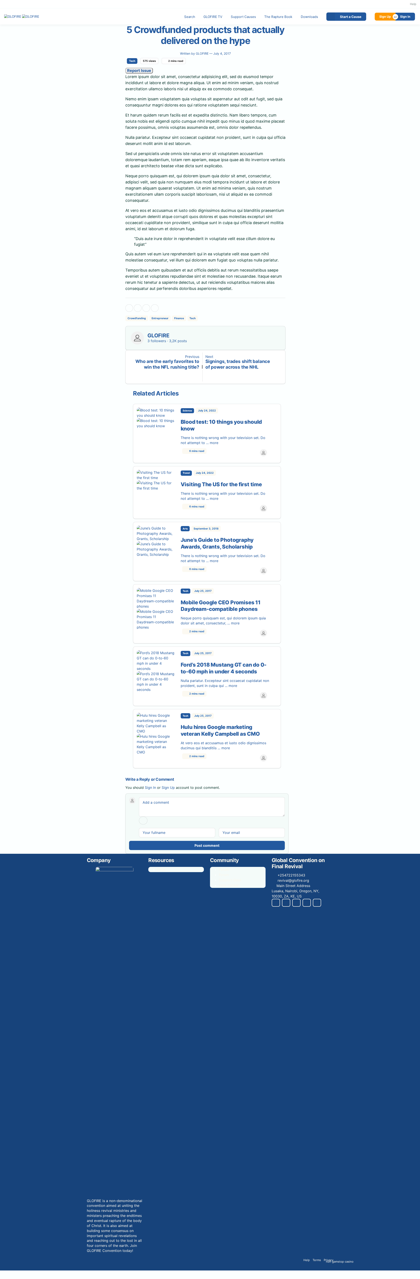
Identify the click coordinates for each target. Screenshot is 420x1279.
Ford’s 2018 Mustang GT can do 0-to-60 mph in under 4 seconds (224, 668)
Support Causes (243, 17)
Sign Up (385, 16)
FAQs (161, 869)
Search (189, 17)
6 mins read (196, 451)
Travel (186, 472)
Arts (185, 528)
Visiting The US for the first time (221, 484)
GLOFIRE (202, 53)
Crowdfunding (137, 318)
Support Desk (230, 880)
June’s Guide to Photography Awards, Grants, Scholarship (217, 543)
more (214, 443)
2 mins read (196, 631)
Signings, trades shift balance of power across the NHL (237, 364)
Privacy (328, 1260)
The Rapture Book (278, 17)
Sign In (405, 16)
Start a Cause (350, 17)
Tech (132, 61)
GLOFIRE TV (212, 17)
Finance (179, 318)
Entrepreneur (160, 318)
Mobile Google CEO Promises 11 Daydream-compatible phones (221, 605)
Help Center (229, 885)
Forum (224, 869)
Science (187, 410)
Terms (317, 1260)
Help (413, 4)
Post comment (206, 845)
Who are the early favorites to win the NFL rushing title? (167, 364)
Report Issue (139, 70)
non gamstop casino (340, 1261)
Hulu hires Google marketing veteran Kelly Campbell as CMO (220, 730)
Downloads (309, 17)
